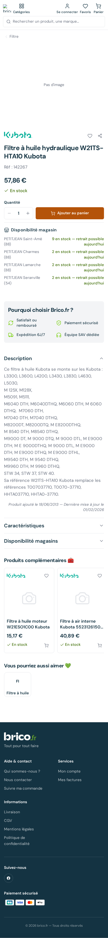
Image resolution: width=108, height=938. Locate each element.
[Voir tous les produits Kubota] (18, 135)
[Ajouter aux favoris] (90, 136)
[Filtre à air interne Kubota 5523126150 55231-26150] (82, 610)
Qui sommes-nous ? (22, 771)
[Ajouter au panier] (46, 645)
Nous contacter (18, 779)
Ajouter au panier (73, 213)
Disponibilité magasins (31, 541)
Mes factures (70, 779)
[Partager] (100, 136)
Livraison (12, 812)
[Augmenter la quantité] (28, 213)
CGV (8, 820)
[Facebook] (8, 878)
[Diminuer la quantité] (9, 213)
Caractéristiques (24, 525)
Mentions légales (19, 829)
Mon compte (69, 771)
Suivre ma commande (23, 788)
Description (18, 358)
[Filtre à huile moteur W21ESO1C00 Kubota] (29, 610)
